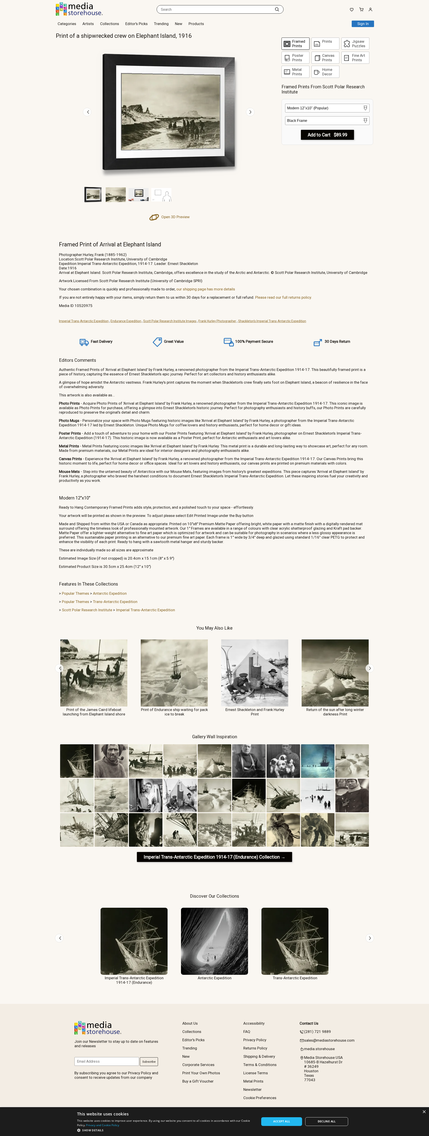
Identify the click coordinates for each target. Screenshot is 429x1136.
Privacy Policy (254, 1040)
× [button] (424, 1112)
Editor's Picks (136, 23)
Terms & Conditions (260, 1064)
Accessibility (254, 1023)
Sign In (363, 23)
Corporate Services (198, 1064)
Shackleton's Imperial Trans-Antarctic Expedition (272, 321)
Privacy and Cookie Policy (102, 1125)
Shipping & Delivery (259, 1056)
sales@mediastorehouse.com (329, 1040)
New (178, 23)
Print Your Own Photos (201, 1073)
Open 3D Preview (175, 217)
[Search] (277, 9)
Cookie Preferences (259, 1098)
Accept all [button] (281, 1121)
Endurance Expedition (126, 321)
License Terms (255, 1073)
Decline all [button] (327, 1121)
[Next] (250, 112)
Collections (109, 23)
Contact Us (309, 1023)
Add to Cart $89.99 (327, 135)
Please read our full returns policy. (283, 297)
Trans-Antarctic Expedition (115, 601)
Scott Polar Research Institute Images (169, 321)
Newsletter (252, 1089)
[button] (165, 1130)
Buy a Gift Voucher (198, 1081)
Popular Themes (75, 593)
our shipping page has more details (205, 289)
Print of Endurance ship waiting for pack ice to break (174, 711)
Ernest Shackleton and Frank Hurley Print (254, 711)
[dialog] (214, 1121)
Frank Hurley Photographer (217, 321)
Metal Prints (253, 1081)
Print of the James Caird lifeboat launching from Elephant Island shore (94, 711)
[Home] (84, 14)
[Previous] (87, 112)
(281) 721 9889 (317, 1031)
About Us (190, 1023)
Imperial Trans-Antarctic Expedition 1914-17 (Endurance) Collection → (214, 857)
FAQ (246, 1031)
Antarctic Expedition (110, 593)
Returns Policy (255, 1048)
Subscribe (149, 1061)
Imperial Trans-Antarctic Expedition (84, 321)
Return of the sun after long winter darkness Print (335, 711)
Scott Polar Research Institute (87, 610)
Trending (161, 23)
